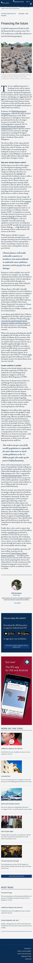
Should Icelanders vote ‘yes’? (10, 920)
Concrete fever (5, 776)
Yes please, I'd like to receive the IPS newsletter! (16, 646)
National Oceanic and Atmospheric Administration (13, 127)
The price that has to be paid (10, 861)
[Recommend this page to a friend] (9, 18)
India (30, 354)
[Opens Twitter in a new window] (2, 18)
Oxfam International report (12, 475)
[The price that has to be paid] (11, 852)
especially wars (13, 532)
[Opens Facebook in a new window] (6, 18)
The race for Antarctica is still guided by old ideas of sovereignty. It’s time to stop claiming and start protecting (16, 808)
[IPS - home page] (5, 3)
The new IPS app (6, 892)
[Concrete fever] (11, 768)
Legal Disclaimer (24, 951)
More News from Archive (16, 876)
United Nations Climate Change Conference (14, 554)
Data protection (24, 954)
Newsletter (26, 956)
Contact (27, 948)
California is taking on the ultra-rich (11, 748)
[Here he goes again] (11, 823)
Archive (28, 959)
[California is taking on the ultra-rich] (11, 740)
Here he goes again (7, 831)
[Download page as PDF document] (13, 573)
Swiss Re (11, 216)
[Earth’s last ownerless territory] (11, 795)
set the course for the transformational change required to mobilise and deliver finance (15, 320)
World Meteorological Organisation (13, 112)
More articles (17, 603)
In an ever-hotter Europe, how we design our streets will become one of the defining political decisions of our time (16, 781)
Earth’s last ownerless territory (10, 804)
